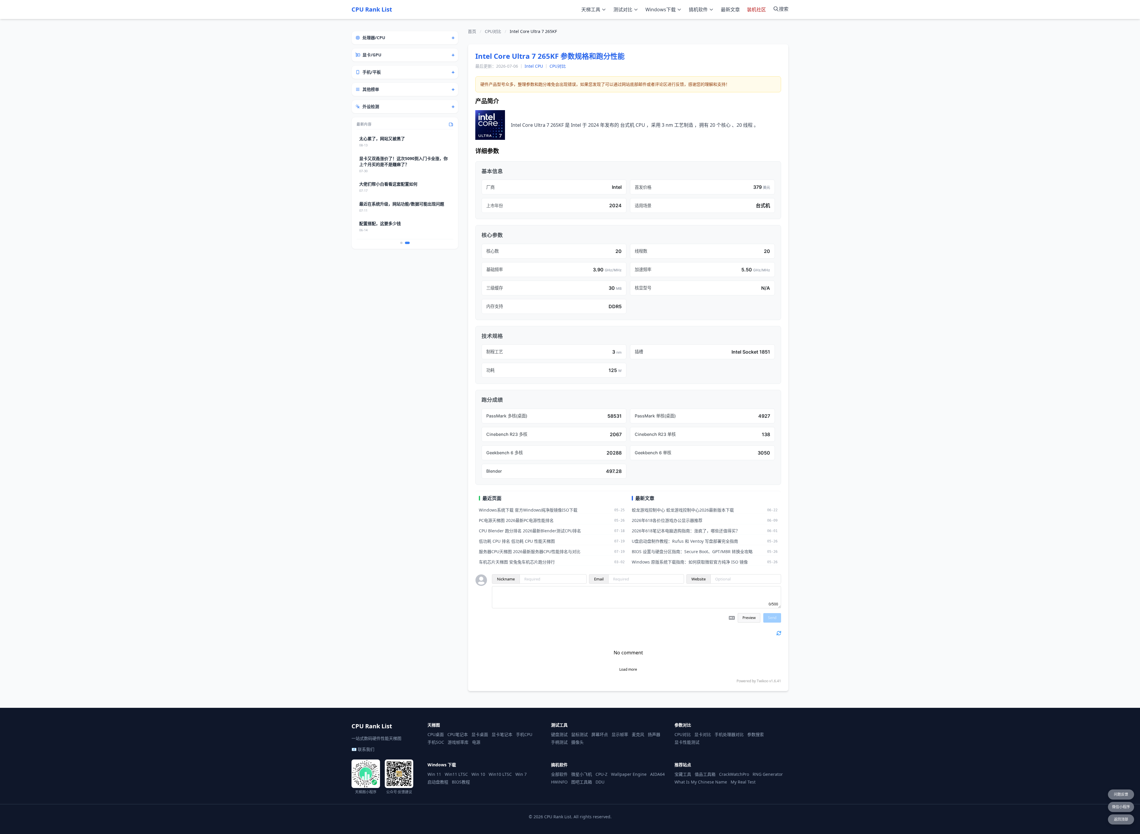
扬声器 (654, 734)
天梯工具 (590, 9)
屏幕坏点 (599, 734)
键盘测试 (559, 734)
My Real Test (743, 782)
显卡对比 (702, 734)
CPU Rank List (372, 9)
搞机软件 (698, 9)
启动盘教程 (438, 782)
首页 (472, 31)
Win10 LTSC (500, 774)
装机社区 (756, 9)
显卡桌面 (479, 734)
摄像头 (577, 742)
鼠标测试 (579, 734)
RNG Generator (768, 774)
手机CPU (524, 734)
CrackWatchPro (734, 774)
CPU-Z (601, 774)
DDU (600, 782)
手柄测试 (559, 742)
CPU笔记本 (457, 734)
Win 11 (434, 774)
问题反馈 (1121, 794)
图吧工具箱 (581, 782)
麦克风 (638, 734)
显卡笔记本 (502, 734)
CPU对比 (493, 31)
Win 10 (478, 774)
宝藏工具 (682, 774)
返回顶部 (1121, 819)
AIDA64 (657, 774)
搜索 (783, 9)
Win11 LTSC (456, 774)
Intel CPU (534, 66)
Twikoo (762, 680)
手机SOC (436, 742)
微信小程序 (1121, 806)
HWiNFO (559, 782)
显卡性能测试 (686, 742)
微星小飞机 (581, 774)
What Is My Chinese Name (700, 782)
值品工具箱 (705, 774)
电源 (476, 742)
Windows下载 (660, 9)
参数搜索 (755, 734)
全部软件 (559, 774)
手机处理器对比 (729, 734)
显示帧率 (620, 734)
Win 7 (521, 774)
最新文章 (730, 9)
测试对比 (622, 9)
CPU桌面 (436, 734)
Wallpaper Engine (629, 774)
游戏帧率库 (458, 742)
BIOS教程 (461, 782)
